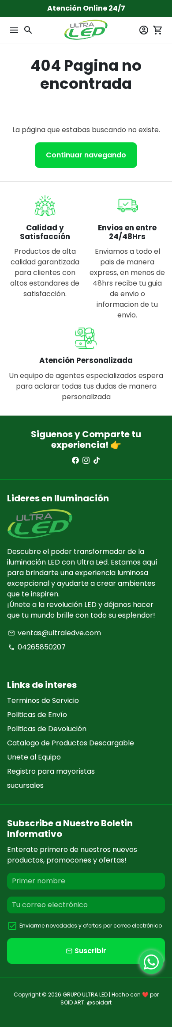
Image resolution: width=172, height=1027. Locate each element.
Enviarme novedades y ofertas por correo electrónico (90, 925)
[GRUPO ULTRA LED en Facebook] (75, 460)
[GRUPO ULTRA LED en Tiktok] (96, 460)
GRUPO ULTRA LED (85, 994)
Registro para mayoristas (51, 771)
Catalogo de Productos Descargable (70, 743)
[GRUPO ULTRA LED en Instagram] (86, 460)
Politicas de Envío (37, 715)
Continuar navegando (86, 155)
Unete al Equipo (34, 757)
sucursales (25, 785)
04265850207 (37, 647)
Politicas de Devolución (46, 729)
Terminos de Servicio (43, 700)
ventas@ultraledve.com (54, 633)
